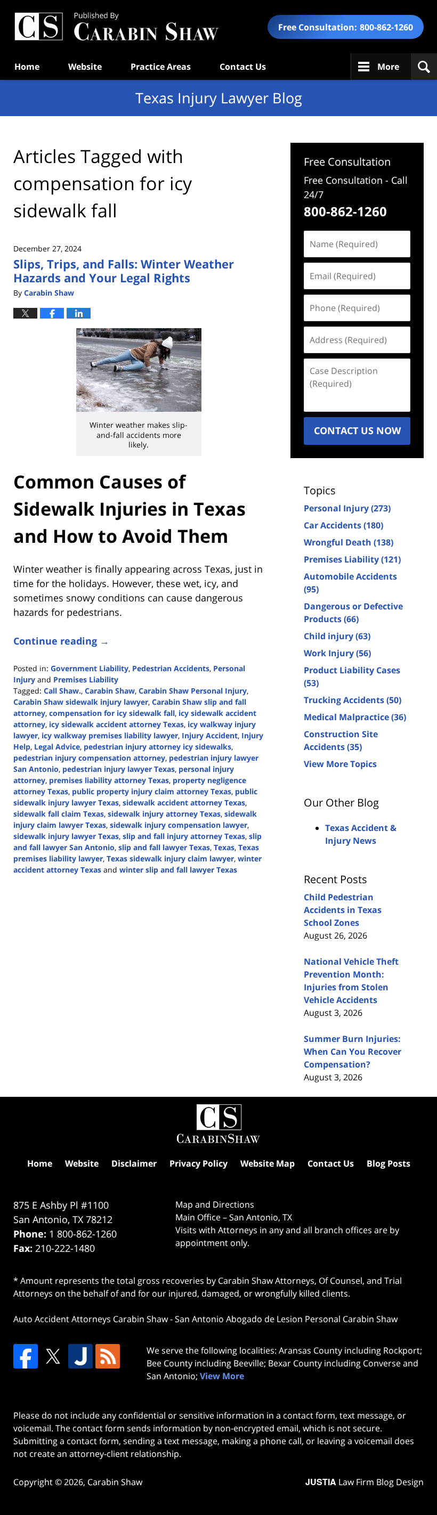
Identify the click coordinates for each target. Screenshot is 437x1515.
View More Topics (340, 764)
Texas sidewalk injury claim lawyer (170, 858)
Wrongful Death (348, 542)
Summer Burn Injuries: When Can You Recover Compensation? (352, 1051)
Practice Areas (161, 66)
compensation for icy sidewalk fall (112, 713)
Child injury (337, 636)
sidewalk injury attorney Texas (164, 814)
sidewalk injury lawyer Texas (66, 836)
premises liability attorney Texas (109, 780)
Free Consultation (347, 161)
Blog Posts (388, 1163)
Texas (224, 847)
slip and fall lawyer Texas (164, 847)
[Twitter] (53, 1356)
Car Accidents (343, 525)
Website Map (267, 1163)
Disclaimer (134, 1163)
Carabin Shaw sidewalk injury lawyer (80, 702)
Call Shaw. (62, 691)
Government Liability (89, 668)
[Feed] (107, 1356)
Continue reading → (61, 640)
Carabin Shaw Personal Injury (193, 691)
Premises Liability (85, 679)
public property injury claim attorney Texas (151, 791)
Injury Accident (210, 735)
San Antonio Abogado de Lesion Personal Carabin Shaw (286, 1319)
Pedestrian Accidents (170, 668)
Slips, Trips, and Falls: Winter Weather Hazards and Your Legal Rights (123, 271)
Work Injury (337, 653)
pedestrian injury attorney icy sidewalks (157, 747)
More (388, 66)
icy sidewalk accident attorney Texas (116, 724)
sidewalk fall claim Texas (58, 814)
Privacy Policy (198, 1163)
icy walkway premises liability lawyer (110, 735)
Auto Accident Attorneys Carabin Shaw (90, 1319)
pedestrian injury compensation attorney (89, 758)
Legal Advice (57, 747)
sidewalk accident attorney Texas (184, 802)
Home (26, 66)
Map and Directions (214, 1204)
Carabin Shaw (110, 691)
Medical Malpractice (355, 717)
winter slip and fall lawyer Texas (178, 870)
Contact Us (243, 66)
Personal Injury (347, 508)
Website (85, 66)
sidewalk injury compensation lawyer (178, 825)
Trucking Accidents (352, 700)
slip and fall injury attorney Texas (184, 836)
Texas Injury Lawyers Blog (116, 27)
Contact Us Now (357, 430)
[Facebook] (25, 1356)
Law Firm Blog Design (364, 1482)
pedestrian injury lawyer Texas (118, 769)
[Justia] (80, 1356)
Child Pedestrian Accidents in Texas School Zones (343, 909)
